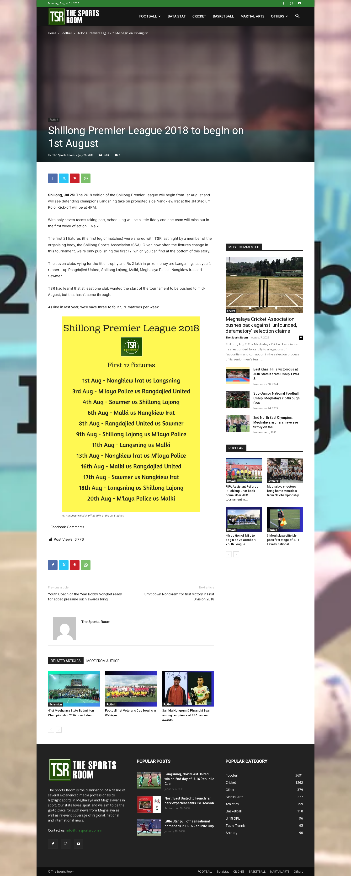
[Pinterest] (75, 178)
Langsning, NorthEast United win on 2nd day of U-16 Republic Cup (189, 779)
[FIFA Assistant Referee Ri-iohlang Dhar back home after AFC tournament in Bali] (244, 470)
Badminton (55, 704)
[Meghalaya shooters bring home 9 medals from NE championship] (285, 470)
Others (277, 16)
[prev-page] (51, 730)
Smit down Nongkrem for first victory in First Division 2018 (179, 596)
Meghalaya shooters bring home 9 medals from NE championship (283, 491)
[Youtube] (299, 3)
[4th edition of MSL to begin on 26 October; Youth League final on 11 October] (244, 519)
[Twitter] (64, 178)
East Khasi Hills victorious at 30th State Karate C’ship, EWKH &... (276, 374)
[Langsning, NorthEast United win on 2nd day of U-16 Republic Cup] (149, 780)
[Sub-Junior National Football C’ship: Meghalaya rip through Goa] (238, 399)
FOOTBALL (148, 16)
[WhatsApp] (85, 178)
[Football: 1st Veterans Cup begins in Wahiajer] (131, 689)
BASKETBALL (223, 16)
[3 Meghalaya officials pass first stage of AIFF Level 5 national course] (285, 519)
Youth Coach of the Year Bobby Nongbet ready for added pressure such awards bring (85, 596)
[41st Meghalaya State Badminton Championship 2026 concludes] (74, 689)
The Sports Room (63, 155)
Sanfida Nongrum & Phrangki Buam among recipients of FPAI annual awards (186, 715)
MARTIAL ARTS (252, 16)
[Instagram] (291, 3)
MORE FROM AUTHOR (103, 661)
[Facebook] (283, 3)
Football (66, 33)
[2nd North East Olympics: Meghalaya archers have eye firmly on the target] (238, 423)
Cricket (231, 311)
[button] (297, 16)
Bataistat (177, 16)
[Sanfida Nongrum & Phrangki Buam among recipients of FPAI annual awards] (188, 689)
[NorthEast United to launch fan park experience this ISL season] (149, 804)
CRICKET (199, 16)
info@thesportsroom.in (84, 830)
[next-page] (59, 730)
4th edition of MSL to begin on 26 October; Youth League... (241, 540)
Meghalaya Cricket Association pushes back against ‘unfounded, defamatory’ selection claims (261, 325)
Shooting (273, 480)
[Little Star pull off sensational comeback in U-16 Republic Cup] (149, 827)
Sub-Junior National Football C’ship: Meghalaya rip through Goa (276, 398)
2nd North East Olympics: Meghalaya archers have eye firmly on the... (275, 422)
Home (52, 33)
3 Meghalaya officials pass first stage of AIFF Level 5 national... (283, 540)
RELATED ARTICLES (66, 661)
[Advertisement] (261, 203)
